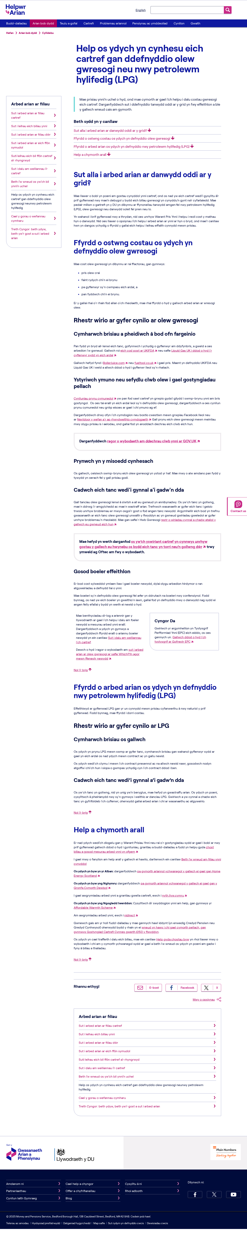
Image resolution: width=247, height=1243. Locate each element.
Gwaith (195, 23)
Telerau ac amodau (17, 1223)
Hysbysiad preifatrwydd (46, 1223)
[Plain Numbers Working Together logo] (225, 1159)
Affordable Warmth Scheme (93, 907)
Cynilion (179, 23)
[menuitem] (16, 23)
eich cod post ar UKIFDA (137, 350)
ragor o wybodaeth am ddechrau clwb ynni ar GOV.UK (151, 441)
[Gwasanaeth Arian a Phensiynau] (24, 1153)
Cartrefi (89, 23)
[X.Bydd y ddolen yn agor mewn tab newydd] (214, 1194)
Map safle (99, 1223)
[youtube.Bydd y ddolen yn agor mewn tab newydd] (233, 1194)
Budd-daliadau (16, 23)
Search (228, 10)
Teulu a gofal (68, 23)
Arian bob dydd (43, 23)
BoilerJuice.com (114, 363)
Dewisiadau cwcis (157, 1223)
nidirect (129, 915)
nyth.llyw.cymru (173, 895)
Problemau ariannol (113, 23)
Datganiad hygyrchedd (77, 1223)
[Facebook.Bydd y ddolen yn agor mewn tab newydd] (195, 1194)
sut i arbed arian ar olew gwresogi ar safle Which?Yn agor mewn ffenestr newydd (109, 654)
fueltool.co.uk (143, 363)
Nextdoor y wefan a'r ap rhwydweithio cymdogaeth (112, 419)
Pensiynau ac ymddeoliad (149, 23)
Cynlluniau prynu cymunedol (93, 398)
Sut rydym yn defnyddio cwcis (126, 1223)
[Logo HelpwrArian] (18, 9)
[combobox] (187, 10)
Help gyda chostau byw (172, 939)
